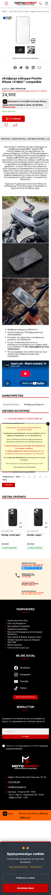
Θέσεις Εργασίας (14, 645)
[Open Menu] (6, 3)
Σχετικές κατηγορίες (36, 139)
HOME (4, 11)
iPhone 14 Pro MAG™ (11, 534)
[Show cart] (46, 3)
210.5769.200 (14, 782)
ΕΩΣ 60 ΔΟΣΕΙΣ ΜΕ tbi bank (31, 594)
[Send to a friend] (39, 67)
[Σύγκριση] (15, 125)
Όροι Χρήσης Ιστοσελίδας (18, 626)
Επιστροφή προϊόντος (25, 697)
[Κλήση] (40, 3)
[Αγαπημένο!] (6, 125)
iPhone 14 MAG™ (36, 534)
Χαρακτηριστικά (18, 139)
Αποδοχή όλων (25, 888)
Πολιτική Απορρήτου (16, 623)
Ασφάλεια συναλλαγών (17, 629)
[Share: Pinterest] (27, 67)
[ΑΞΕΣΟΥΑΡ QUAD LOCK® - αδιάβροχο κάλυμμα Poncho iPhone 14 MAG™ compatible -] (20, 50)
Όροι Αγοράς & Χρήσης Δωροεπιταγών (24, 637)
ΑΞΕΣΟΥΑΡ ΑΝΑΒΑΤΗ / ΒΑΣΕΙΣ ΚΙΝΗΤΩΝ (24, 419)
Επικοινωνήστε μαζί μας (18, 648)
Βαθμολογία (8, 477)
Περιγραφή (5, 139)
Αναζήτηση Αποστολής (17, 620)
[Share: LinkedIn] (33, 67)
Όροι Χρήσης (36, 867)
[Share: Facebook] (15, 67)
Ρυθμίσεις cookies (25, 878)
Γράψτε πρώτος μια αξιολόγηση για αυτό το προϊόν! (24, 91)
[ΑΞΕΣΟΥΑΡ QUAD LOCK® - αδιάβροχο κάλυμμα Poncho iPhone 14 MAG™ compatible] (25, 30)
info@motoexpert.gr (17, 787)
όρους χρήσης (24, 746)
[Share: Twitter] (21, 67)
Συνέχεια (8, 485)
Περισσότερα (9, 107)
